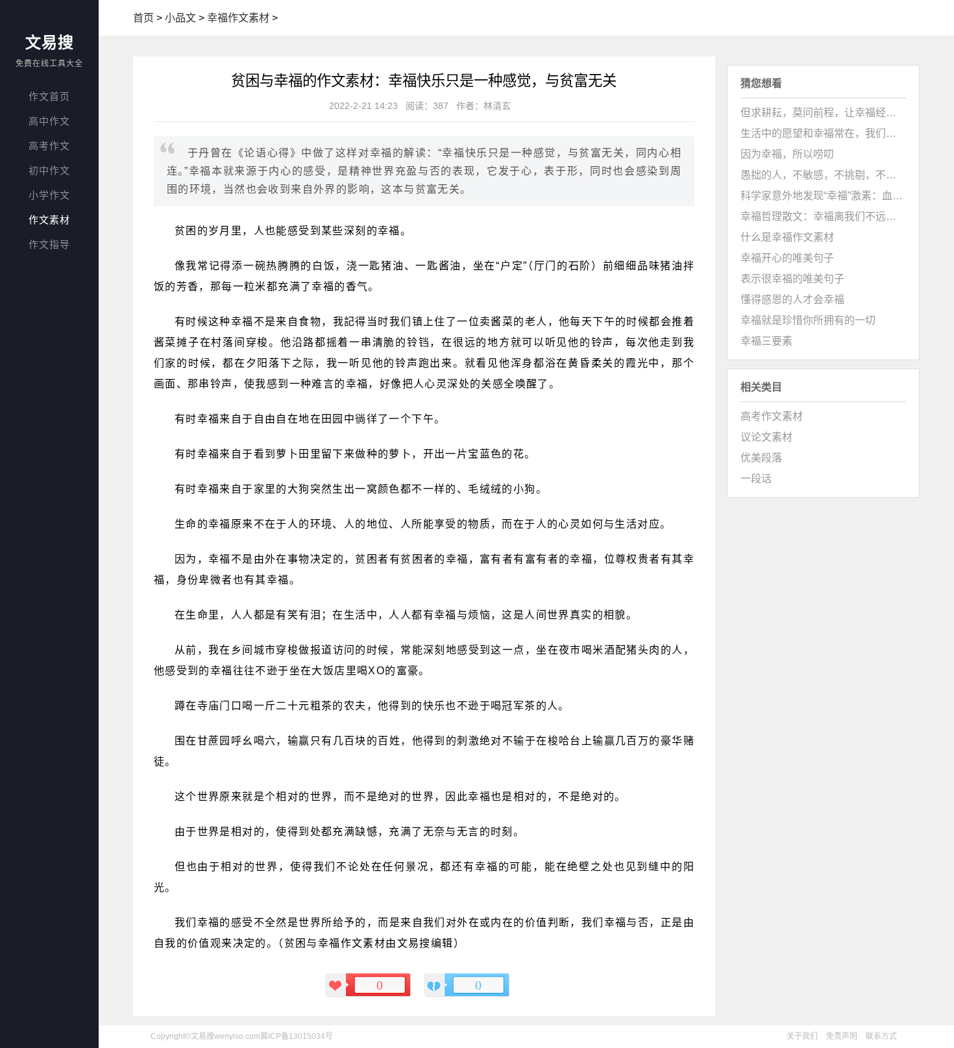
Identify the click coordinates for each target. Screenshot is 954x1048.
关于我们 (802, 1036)
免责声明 (841, 1036)
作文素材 (49, 219)
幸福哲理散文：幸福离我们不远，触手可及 (823, 216)
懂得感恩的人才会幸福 (792, 299)
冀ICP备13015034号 (296, 1036)
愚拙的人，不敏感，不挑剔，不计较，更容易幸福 (823, 174)
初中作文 (49, 170)
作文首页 (49, 96)
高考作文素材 (771, 416)
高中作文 (49, 121)
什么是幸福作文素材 (787, 237)
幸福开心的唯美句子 (787, 257)
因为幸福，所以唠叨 (787, 154)
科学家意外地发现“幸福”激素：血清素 (823, 195)
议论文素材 (766, 437)
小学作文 (49, 195)
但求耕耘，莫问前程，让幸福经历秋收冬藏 (823, 112)
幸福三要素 (766, 341)
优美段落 (761, 457)
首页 (143, 17)
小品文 (180, 17)
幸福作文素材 (238, 17)
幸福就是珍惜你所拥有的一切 (807, 320)
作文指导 (49, 244)
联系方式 (881, 1036)
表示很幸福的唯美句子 (792, 278)
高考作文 (49, 145)
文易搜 (49, 42)
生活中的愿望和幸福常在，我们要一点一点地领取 (823, 133)
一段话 (756, 478)
